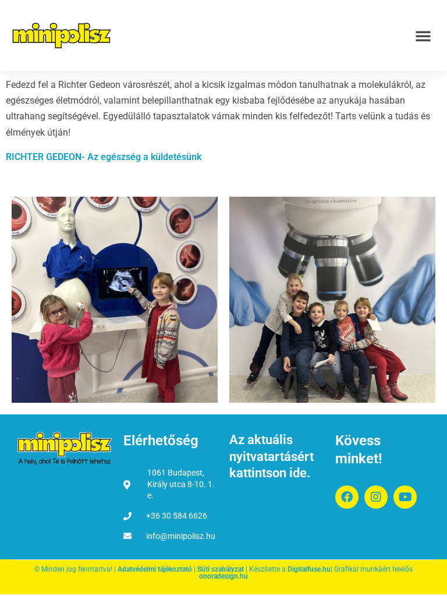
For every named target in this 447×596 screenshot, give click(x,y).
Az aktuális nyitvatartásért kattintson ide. (271, 456)
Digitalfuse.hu (309, 569)
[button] (423, 35)
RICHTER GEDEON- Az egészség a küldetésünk (103, 156)
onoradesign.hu (223, 576)
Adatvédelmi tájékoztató (155, 569)
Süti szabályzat (220, 569)
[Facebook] (347, 497)
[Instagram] (376, 497)
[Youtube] (405, 497)
